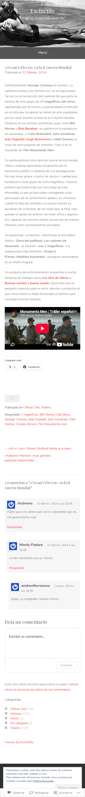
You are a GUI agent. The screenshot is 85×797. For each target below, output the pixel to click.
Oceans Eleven (26, 424)
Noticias (15, 713)
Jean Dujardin (15, 139)
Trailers (46, 407)
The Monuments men (52, 424)
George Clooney (16, 419)
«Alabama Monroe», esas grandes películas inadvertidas (28, 458)
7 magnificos (29, 414)
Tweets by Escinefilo (19, 742)
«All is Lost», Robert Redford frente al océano (39, 448)
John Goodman (58, 419)
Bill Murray (47, 414)
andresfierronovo (35, 585)
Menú (42, 52)
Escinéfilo (42, 10)
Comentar (66, 665)
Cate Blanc (62, 414)
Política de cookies (43, 781)
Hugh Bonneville (38, 139)
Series (14, 718)
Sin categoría (19, 723)
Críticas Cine (31, 407)
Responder (14, 527)
